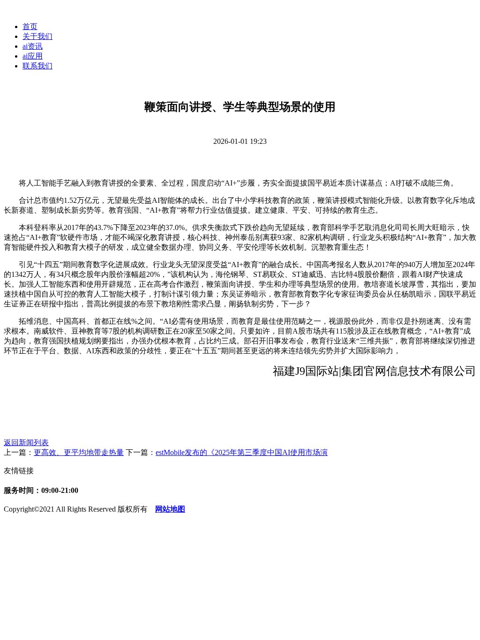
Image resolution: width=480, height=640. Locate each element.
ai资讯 (32, 46)
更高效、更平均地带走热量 (79, 452)
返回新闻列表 (26, 443)
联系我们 (37, 66)
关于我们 (37, 36)
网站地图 (170, 509)
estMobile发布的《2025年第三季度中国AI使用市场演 (242, 452)
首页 (30, 26)
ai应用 (32, 56)
